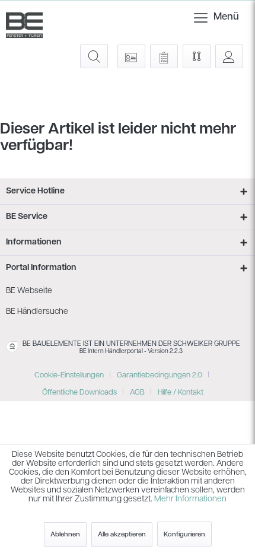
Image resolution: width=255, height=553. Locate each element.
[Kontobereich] (229, 56)
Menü (216, 17)
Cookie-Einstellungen (69, 375)
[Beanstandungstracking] (164, 56)
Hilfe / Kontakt (180, 392)
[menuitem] (202, 18)
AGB (137, 392)
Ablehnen (65, 534)
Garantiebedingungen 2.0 (159, 375)
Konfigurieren (184, 534)
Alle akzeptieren (122, 534)
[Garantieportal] (131, 56)
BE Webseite (29, 291)
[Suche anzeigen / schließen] (94, 56)
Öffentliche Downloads (79, 392)
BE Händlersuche (37, 311)
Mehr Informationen (190, 499)
